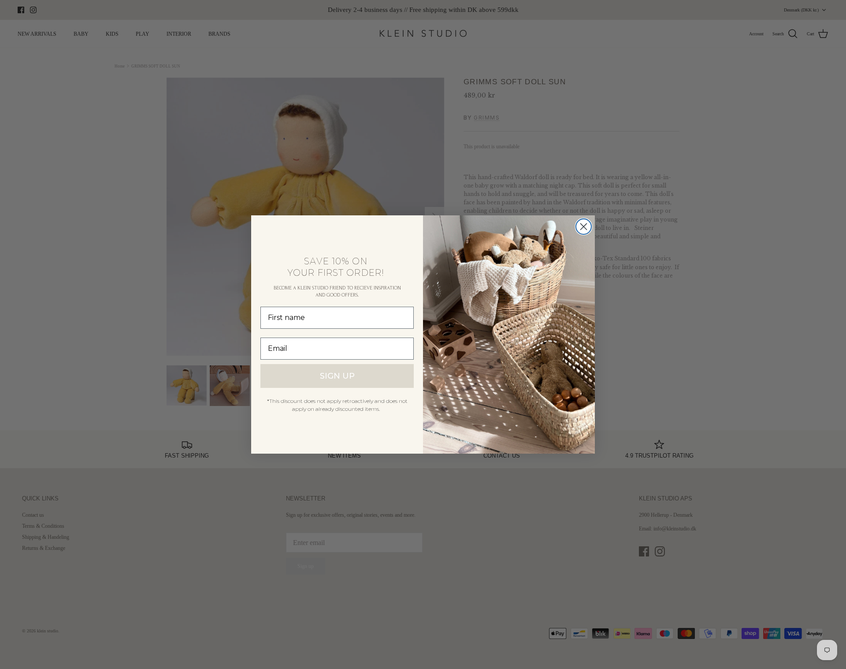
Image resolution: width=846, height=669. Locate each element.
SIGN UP (337, 376)
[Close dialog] (583, 226)
